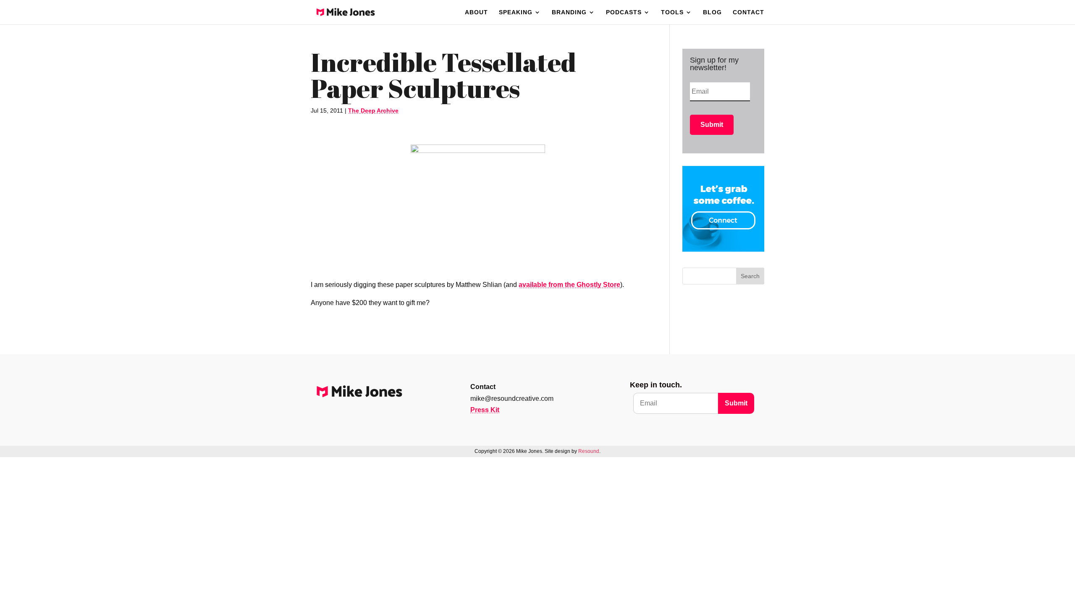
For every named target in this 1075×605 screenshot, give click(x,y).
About (476, 12)
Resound (588, 451)
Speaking (515, 12)
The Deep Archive (373, 110)
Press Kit (484, 409)
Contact (748, 12)
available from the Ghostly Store (569, 284)
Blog (712, 12)
